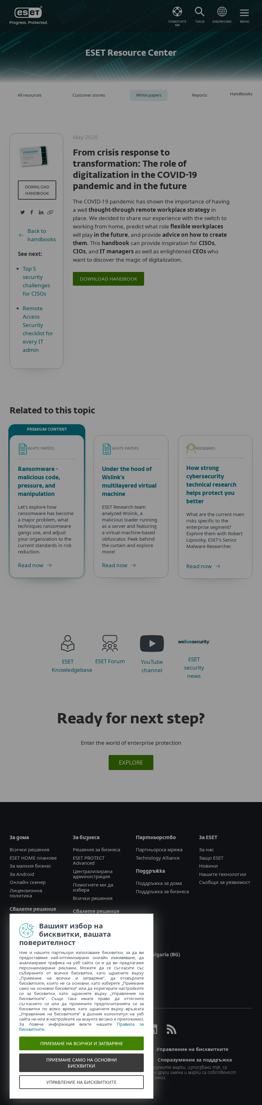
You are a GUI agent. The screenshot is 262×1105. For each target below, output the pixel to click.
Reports (199, 95)
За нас (206, 849)
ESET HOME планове (33, 858)
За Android (22, 874)
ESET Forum (110, 661)
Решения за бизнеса (96, 849)
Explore (131, 762)
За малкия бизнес (30, 866)
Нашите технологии (222, 874)
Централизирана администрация (92, 874)
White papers (148, 95)
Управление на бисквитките (192, 1049)
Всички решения (29, 849)
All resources (30, 95)
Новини (208, 866)
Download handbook (37, 190)
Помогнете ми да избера (93, 887)
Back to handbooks (41, 235)
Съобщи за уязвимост (224, 882)
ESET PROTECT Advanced (88, 860)
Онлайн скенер (28, 882)
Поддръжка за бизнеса (162, 891)
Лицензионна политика (26, 893)
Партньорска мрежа (159, 849)
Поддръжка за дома (159, 883)
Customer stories (89, 95)
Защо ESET (211, 858)
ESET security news (194, 668)
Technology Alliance (158, 858)
